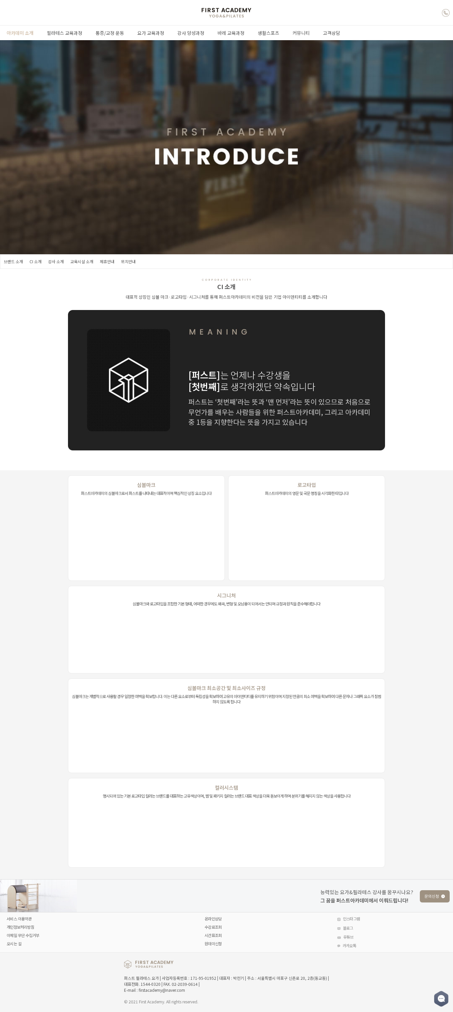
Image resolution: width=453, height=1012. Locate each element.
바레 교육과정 (231, 33)
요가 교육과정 (150, 33)
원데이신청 (213, 943)
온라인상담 (213, 918)
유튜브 (348, 937)
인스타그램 (351, 918)
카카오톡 (349, 945)
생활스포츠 (268, 33)
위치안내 (128, 261)
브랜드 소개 (13, 261)
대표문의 (445, 12)
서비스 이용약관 (19, 918)
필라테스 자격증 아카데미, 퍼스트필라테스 (226, 13)
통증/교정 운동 (110, 33)
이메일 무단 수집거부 (23, 935)
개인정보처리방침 (20, 927)
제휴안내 (107, 261)
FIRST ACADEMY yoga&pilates (148, 964)
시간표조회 (213, 935)
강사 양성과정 (190, 33)
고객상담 (331, 33)
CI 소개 (35, 261)
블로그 (348, 928)
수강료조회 (213, 927)
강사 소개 (56, 261)
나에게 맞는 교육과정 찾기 (434, 893)
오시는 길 (14, 943)
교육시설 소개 (81, 261)
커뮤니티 (301, 33)
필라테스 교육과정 (64, 33)
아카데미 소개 (20, 33)
